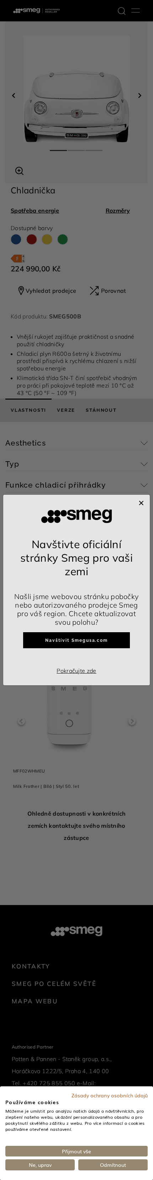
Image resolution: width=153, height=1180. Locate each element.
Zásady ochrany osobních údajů (110, 1095)
